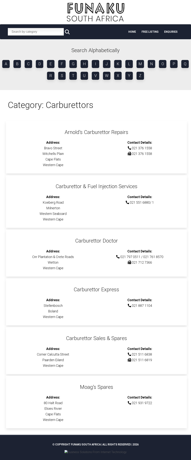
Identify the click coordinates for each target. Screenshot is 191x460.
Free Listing (150, 31)
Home (132, 31)
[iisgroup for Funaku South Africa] (96, 452)
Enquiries (171, 31)
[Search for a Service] (67, 32)
